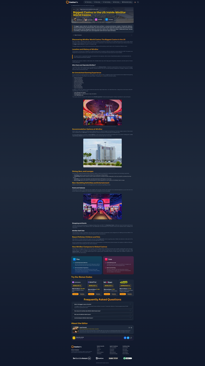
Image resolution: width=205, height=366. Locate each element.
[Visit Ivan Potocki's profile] (76, 330)
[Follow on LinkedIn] (131, 328)
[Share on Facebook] (125, 338)
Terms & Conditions (113, 347)
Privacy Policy (112, 349)
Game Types (125, 349)
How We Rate (99, 353)
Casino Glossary (125, 352)
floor (102, 75)
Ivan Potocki (83, 327)
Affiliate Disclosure (113, 352)
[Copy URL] (131, 338)
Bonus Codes (98, 2)
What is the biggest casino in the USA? (82, 304)
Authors (98, 350)
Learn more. (92, 5)
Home (74, 9)
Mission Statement (75, 349)
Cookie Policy (112, 350)
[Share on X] (128, 338)
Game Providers (125, 347)
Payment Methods (126, 353)
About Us (98, 347)
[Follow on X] (129, 328)
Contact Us (99, 349)
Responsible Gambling (128, 2)
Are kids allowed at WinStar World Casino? (83, 318)
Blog (77, 9)
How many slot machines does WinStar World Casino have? (87, 311)
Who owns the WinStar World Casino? (82, 314)
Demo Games (117, 2)
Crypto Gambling (107, 2)
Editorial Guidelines (100, 352)
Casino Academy (125, 350)
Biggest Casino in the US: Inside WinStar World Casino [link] (89, 9)
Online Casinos (88, 2)
